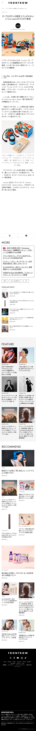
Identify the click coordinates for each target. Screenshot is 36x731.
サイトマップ (17, 666)
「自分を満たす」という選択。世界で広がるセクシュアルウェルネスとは (26, 369)
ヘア (26, 281)
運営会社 (5, 665)
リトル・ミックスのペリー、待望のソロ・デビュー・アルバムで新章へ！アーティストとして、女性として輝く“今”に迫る (9, 430)
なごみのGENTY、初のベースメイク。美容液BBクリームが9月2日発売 (17, 268)
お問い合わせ (29, 665)
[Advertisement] (18, 212)
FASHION (9, 661)
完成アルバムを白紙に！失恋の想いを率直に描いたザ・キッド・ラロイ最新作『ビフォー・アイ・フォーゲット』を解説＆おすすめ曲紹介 (26, 400)
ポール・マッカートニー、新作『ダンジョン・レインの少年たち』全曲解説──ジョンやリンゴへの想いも (9, 398)
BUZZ (23, 663)
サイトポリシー (11, 665)
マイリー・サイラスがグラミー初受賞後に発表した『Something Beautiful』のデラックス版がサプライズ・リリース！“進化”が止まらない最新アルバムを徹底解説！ (26, 432)
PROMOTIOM (5, 364)
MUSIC (24, 661)
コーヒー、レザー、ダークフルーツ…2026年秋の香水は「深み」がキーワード (17, 262)
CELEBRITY (29, 661)
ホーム (3, 8)
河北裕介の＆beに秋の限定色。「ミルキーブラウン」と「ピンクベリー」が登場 (18, 274)
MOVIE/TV (19, 661)
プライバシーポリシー (20, 665)
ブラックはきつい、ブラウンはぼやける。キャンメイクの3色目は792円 (17, 257)
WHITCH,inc (24, 729)
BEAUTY (14, 661)
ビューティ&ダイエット (16, 281)
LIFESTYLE (18, 663)
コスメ (4, 281)
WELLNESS (13, 663)
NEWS (5, 661)
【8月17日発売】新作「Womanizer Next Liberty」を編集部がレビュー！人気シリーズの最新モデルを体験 (17, 250)
